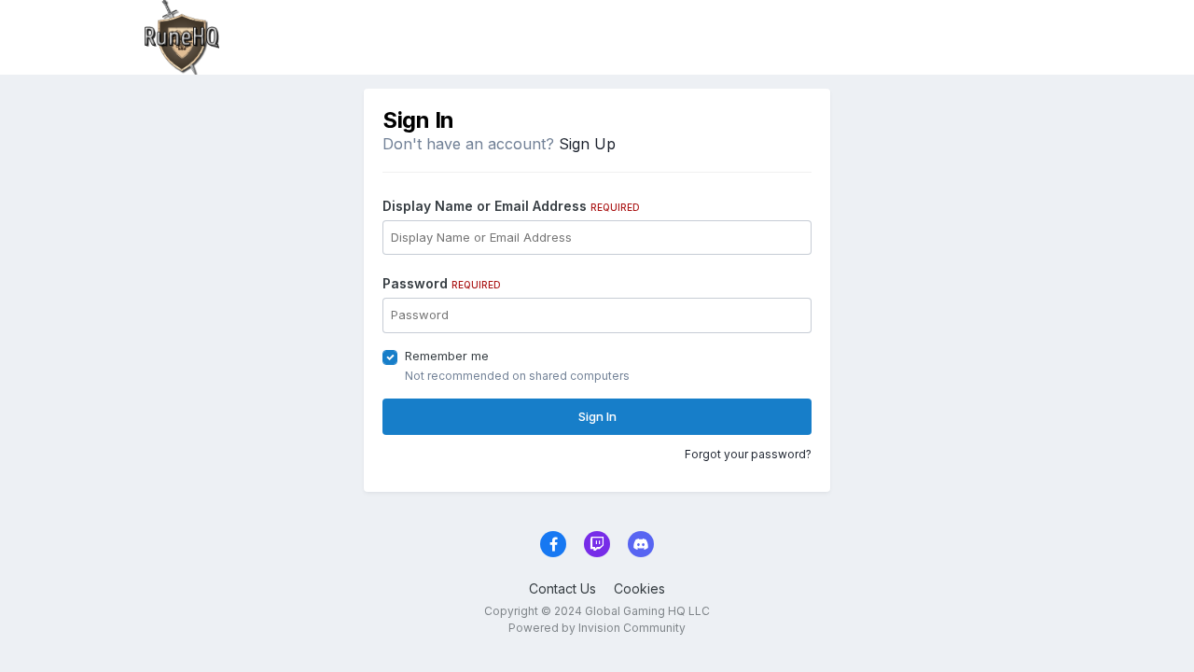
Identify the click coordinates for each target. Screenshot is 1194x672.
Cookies (639, 588)
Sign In (597, 416)
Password (441, 283)
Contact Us (562, 588)
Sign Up (587, 143)
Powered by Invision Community (597, 628)
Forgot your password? (748, 454)
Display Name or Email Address (511, 206)
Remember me (447, 355)
